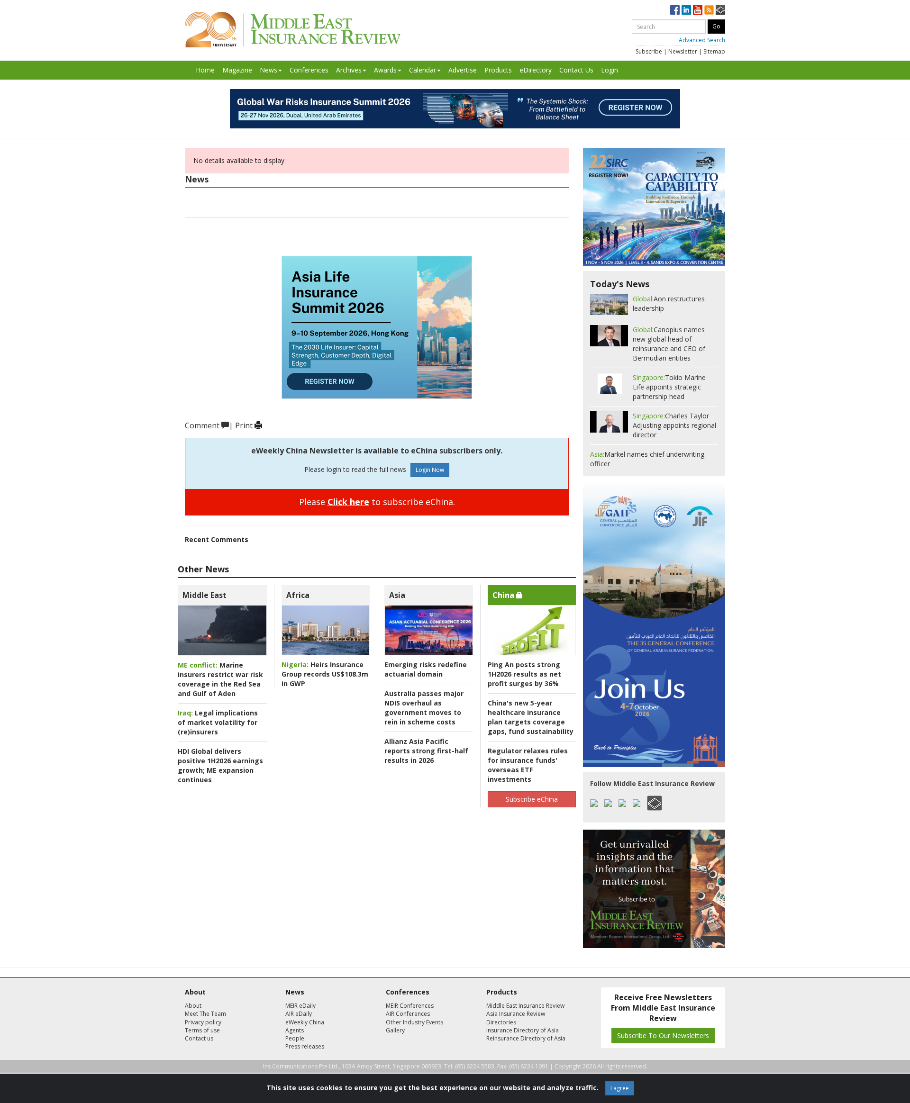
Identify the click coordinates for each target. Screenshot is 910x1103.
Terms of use (202, 1030)
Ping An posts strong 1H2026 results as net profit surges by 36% (524, 674)
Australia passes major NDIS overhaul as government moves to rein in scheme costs (424, 707)
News (268, 69)
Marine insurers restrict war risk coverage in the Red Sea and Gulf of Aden (220, 679)
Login (609, 69)
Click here (348, 501)
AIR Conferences (408, 1014)
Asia (397, 595)
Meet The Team (205, 1014)
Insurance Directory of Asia (522, 1030)
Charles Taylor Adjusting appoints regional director (674, 425)
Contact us (199, 1038)
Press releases (304, 1046)
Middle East (204, 595)
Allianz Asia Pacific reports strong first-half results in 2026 (426, 751)
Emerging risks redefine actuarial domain (425, 669)
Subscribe (649, 51)
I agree (619, 1088)
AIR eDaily (298, 1014)
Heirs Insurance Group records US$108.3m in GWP (325, 674)
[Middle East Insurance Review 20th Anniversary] (292, 29)
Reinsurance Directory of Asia (525, 1038)
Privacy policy (203, 1022)
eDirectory (535, 69)
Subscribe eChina (532, 799)
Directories (501, 1022)
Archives (349, 69)
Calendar (422, 69)
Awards (385, 69)
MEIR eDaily (300, 1006)
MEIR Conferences (410, 1006)
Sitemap (714, 51)
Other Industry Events (414, 1022)
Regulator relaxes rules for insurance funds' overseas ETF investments (528, 765)
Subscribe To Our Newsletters (663, 1035)
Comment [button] (203, 425)
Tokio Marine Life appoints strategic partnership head (669, 387)
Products (498, 69)
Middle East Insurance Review (525, 1006)
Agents (294, 1030)
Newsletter (682, 51)
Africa (297, 595)
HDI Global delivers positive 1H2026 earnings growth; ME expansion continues (220, 765)
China (504, 595)
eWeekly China (304, 1022)
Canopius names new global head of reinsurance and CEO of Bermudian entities (669, 343)
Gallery (395, 1030)
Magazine (237, 69)
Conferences (309, 69)
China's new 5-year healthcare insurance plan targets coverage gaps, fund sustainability (530, 717)
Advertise (462, 69)
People (294, 1038)
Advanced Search (702, 40)
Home (205, 69)
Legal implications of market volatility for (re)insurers (218, 722)
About (193, 1006)
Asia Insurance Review (515, 1014)
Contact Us (576, 69)
